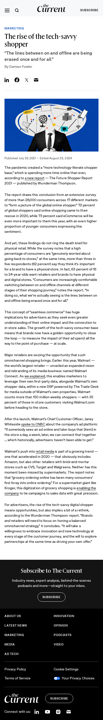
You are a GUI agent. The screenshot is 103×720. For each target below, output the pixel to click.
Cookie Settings (66, 669)
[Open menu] (7, 10)
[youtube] (47, 712)
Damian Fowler (20, 66)
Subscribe (89, 10)
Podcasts (63, 635)
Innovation (64, 616)
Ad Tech (11, 654)
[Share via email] (36, 79)
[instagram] (58, 712)
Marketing (14, 28)
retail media (45, 451)
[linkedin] (36, 712)
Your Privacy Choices (78, 678)
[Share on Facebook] (17, 80)
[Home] (51, 8)
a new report (34, 178)
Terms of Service (17, 678)
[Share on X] (26, 80)
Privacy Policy (15, 669)
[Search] (17, 10)
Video (59, 644)
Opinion (61, 625)
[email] (68, 712)
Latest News (15, 625)
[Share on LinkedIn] (6, 80)
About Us (12, 616)
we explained (34, 376)
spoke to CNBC (33, 424)
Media (9, 644)
